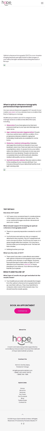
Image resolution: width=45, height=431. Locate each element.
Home (22, 388)
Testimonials (22, 400)
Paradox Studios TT (30, 421)
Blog (22, 398)
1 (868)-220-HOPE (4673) (22, 372)
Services (22, 392)
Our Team (22, 394)
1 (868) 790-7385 (22, 374)
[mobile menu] (42, 3)
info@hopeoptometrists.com (22, 370)
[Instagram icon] (23, 424)
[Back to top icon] (22, 414)
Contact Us (22, 402)
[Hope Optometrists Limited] (7, 3)
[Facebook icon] (21, 424)
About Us (22, 390)
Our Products (22, 396)
